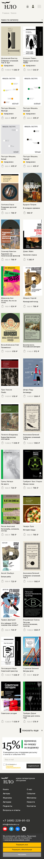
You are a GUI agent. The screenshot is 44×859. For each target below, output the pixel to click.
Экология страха (30, 255)
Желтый (4, 111)
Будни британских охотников (8, 438)
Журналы (7, 798)
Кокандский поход (30, 301)
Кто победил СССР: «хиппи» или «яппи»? (9, 624)
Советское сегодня (9, 713)
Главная (5, 13)
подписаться (33, 766)
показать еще (32, 730)
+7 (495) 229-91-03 (16, 820)
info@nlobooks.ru (11, 824)
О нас (29, 789)
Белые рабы (6, 577)
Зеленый (26, 111)
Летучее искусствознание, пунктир (30, 624)
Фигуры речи (28, 671)
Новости (31, 802)
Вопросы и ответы (11, 810)
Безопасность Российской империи (31, 346)
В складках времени (31, 208)
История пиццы (29, 530)
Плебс (3, 392)
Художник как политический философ (10, 255)
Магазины (31, 798)
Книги (13, 13)
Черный (26, 159)
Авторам (7, 802)
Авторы (6, 794)
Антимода (27, 392)
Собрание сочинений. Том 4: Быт (10, 61)
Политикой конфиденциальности (13, 766)
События (31, 794)
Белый (3, 159)
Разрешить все (22, 845)
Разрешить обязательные (22, 849)
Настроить (22, 854)
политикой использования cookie (17, 840)
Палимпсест (6, 347)
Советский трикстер (9, 671)
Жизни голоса (28, 484)
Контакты (31, 806)
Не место (5, 484)
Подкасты (7, 806)
